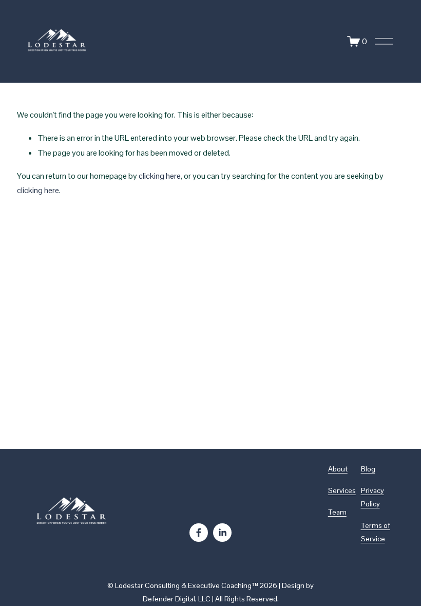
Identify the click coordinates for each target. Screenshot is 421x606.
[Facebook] (198, 532)
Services (342, 490)
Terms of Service (375, 532)
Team (337, 512)
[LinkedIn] (222, 532)
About (338, 469)
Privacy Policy (372, 497)
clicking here (160, 176)
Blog (368, 469)
